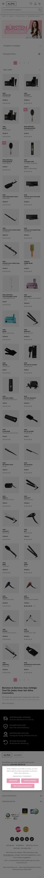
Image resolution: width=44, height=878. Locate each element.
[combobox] (20, 9)
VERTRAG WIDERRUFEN (22, 848)
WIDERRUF (20, 845)
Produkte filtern (9, 54)
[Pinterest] (17, 839)
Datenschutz (17, 776)
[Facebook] (12, 839)
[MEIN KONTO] (35, 4)
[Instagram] (22, 839)
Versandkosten (8, 855)
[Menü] (4, 4)
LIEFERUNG (10, 845)
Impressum (27, 776)
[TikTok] (32, 839)
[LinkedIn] (27, 839)
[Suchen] (40, 9)
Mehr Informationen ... (22, 773)
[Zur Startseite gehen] (11, 4)
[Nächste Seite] (28, 63)
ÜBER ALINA (7, 790)
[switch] (15, 818)
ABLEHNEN (13, 781)
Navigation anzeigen (11, 46)
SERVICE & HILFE (32, 845)
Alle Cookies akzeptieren (22, 786)
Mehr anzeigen (8, 703)
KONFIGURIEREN (30, 781)
